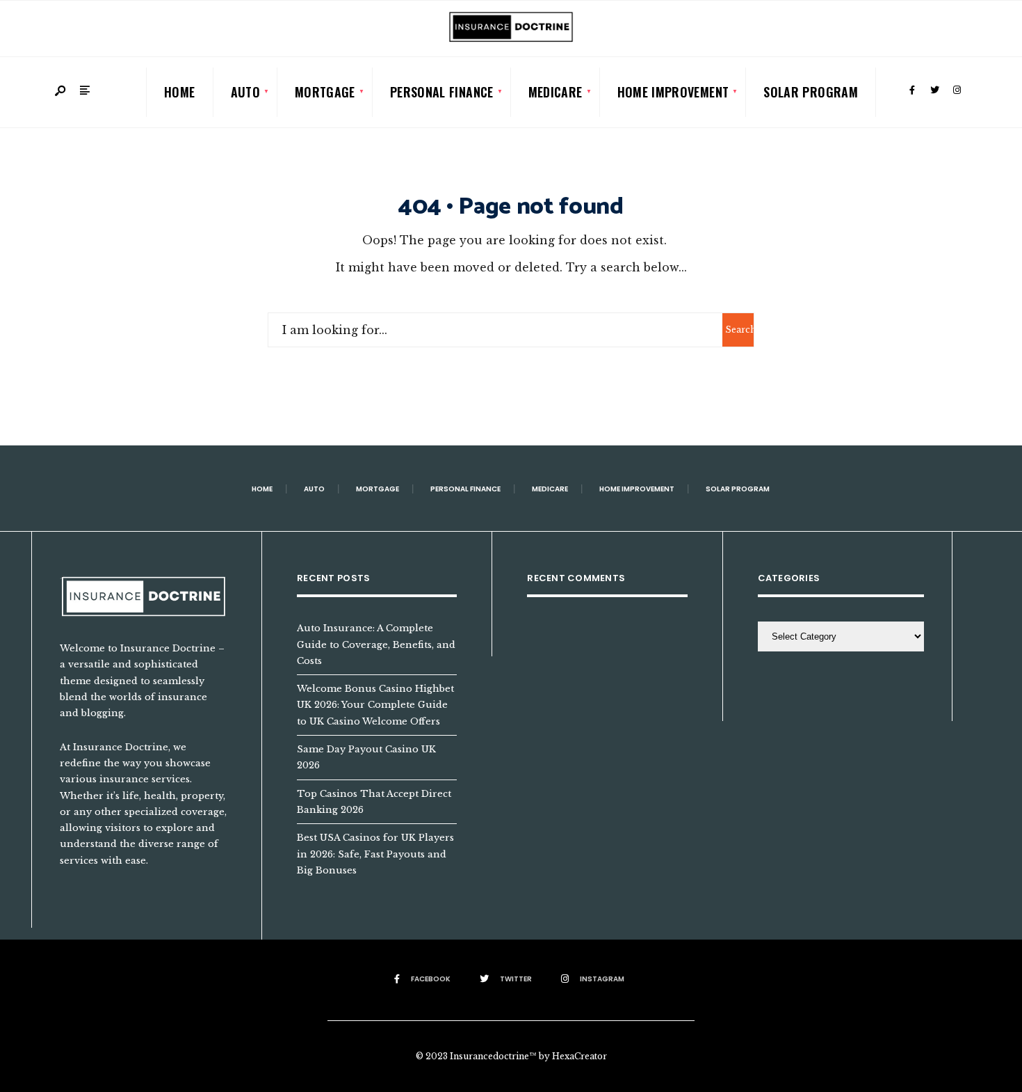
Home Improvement (673, 92)
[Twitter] (934, 90)
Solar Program (810, 92)
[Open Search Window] (61, 92)
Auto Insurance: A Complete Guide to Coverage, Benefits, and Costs (376, 644)
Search (739, 329)
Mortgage (325, 92)
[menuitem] (245, 92)
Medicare (555, 92)
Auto (245, 92)
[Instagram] (957, 90)
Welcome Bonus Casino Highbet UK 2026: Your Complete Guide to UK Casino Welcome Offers (375, 705)
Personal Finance (442, 92)
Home (179, 92)
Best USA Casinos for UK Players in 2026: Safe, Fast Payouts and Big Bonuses (375, 854)
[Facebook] (912, 90)
